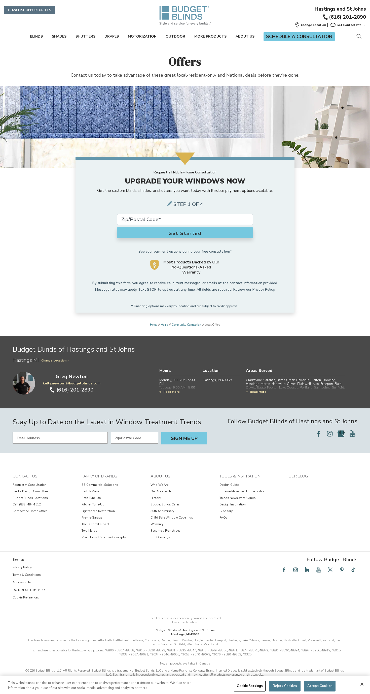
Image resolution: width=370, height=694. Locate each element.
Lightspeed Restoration (98, 511)
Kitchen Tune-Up (93, 504)
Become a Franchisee (165, 531)
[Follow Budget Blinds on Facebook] (318, 433)
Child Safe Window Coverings (172, 518)
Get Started (185, 233)
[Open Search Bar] (359, 37)
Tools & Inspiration (239, 476)
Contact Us (25, 476)
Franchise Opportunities (29, 10)
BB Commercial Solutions (100, 485)
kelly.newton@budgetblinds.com (71, 383)
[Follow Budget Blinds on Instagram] (330, 433)
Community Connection (186, 325)
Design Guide (229, 485)
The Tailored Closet (95, 524)
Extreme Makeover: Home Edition (242, 491)
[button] (310, 24)
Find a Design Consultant (31, 491)
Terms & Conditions (27, 575)
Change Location (53, 360)
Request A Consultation (30, 485)
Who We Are (159, 485)
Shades (59, 36)
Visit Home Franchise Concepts (104, 537)
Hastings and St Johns (340, 9)
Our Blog (298, 476)
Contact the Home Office (30, 511)
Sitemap (18, 560)
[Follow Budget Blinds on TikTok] (353, 569)
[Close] (361, 684)
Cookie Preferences (26, 597)
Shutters (85, 36)
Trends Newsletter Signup (237, 498)
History (156, 498)
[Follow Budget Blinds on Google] (341, 433)
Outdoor (175, 36)
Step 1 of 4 (188, 204)
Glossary (226, 511)
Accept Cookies (319, 686)
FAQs (223, 518)
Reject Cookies (285, 686)
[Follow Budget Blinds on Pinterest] (342, 569)
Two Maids (89, 531)
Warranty (157, 524)
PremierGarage (92, 518)
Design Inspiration (232, 504)
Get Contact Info (349, 25)
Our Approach (161, 491)
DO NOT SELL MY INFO (29, 590)
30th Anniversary (162, 511)
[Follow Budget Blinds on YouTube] (352, 433)
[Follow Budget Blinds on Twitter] (330, 569)
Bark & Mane (90, 491)
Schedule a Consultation (299, 36)
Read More (171, 392)
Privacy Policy (263, 289)
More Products (210, 36)
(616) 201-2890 (347, 17)
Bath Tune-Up (91, 498)
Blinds (36, 36)
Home (153, 325)
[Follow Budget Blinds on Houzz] (307, 569)
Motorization (142, 36)
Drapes (111, 36)
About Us (245, 36)
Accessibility (22, 582)
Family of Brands (99, 476)
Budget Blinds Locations (30, 498)
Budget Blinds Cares (165, 504)
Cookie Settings (250, 686)
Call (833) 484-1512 (27, 504)
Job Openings (160, 537)
